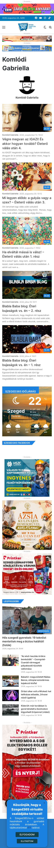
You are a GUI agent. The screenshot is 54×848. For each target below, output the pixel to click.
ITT (29, 827)
